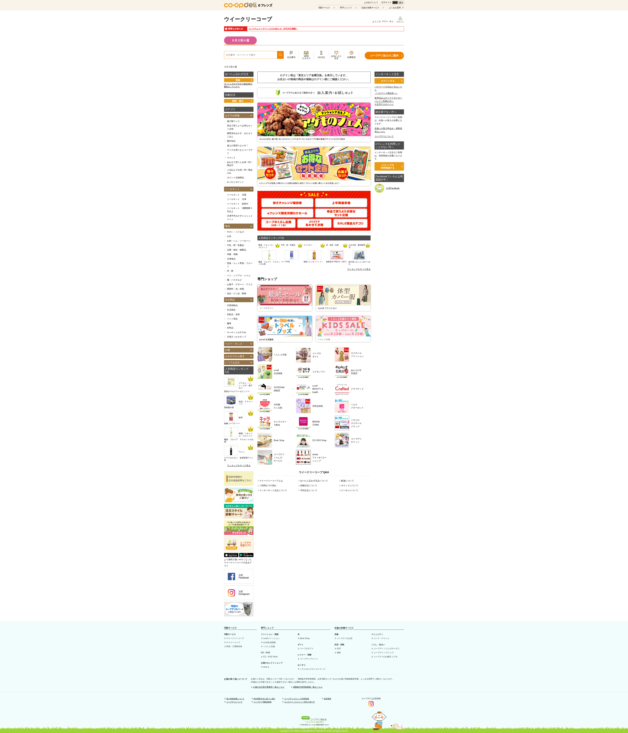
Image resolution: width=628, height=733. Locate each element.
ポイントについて (349, 485)
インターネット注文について (273, 490)
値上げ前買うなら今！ (237, 145)
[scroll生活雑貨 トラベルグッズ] (284, 340)
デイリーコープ (233, 642)
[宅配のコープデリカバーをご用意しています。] (238, 615)
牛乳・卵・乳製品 (235, 245)
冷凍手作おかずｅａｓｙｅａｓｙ (240, 217)
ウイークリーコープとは (271, 481)
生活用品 (231, 310)
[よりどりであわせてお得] (314, 226)
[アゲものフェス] (314, 140)
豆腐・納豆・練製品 (236, 250)
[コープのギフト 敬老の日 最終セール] (284, 309)
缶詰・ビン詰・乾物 (236, 293)
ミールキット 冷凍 (236, 199)
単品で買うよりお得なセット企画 (240, 127)
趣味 (229, 323)
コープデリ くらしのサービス (387, 648)
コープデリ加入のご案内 (384, 55)
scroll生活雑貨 (269, 642)
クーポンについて (349, 490)
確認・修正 (238, 101)
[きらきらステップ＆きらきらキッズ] (238, 533)
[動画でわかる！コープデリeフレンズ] (238, 500)
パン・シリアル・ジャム (238, 275)
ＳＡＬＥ (231, 157)
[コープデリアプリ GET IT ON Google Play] (246, 556)
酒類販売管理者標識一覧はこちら (308, 687)
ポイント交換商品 (235, 177)
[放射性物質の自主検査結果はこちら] (238, 484)
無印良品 (231, 141)
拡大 (401, 2)
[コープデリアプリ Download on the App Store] (231, 556)
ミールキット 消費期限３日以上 (240, 210)
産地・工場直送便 (234, 646)
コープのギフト (307, 648)
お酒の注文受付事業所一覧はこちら (268, 687)
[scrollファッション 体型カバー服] (343, 309)
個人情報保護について (235, 699)
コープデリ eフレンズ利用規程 (296, 699)
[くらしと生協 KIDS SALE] (343, 340)
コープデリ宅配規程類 (262, 702)
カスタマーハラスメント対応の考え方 (299, 702)
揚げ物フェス (233, 121)
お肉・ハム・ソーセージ (238, 241)
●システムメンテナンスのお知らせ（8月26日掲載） (273, 28)
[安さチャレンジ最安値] (287, 205)
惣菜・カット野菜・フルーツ (240, 265)
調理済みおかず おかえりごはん (240, 135)
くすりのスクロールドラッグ (312, 669)
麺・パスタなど (234, 280)
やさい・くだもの (235, 232)
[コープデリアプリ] (238, 550)
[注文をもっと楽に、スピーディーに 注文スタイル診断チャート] (238, 517)
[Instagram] (238, 598)
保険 (339, 652)
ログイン (400, 22)
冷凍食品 (231, 259)
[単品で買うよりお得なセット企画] (341, 216)
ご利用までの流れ (267, 485)
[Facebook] (238, 582)
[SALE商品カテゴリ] (350, 226)
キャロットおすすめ (236, 332)
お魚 (229, 236)
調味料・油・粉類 (235, 289)
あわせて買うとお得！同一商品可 (240, 164)
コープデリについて (384, 136)
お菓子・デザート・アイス (240, 284)
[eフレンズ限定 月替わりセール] (287, 216)
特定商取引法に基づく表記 (264, 699)
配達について (347, 481)
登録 (238, 80)
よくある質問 (395, 8)
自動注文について (308, 485)
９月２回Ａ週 (240, 40)
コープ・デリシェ (381, 638)
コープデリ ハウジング (384, 652)
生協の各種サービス (370, 8)
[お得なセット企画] (314, 184)
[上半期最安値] (341, 205)
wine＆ (266, 667)
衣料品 (230, 328)
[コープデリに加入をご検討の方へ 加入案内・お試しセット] (314, 96)
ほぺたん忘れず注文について (314, 481)
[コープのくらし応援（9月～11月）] (278, 226)
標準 (395, 2)
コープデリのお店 (344, 638)
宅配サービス (324, 8)
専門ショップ (346, 8)
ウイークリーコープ (248, 19)
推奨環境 (327, 699)
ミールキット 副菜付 (237, 203)
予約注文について (308, 490)
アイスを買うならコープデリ (240, 151)
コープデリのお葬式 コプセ (386, 657)
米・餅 (230, 271)
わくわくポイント (235, 182)
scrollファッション (271, 638)
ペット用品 (232, 319)
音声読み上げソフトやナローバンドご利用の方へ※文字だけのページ (388, 101)
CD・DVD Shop (270, 657)
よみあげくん (370, 2)
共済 (339, 648)
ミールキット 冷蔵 (236, 195)
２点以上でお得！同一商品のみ (240, 171)
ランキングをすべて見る (359, 269)
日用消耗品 (232, 305)
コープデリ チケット (309, 659)
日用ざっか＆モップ (236, 337)
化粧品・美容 (233, 314)
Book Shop (305, 638)
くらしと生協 (269, 646)
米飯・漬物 (232, 254)
